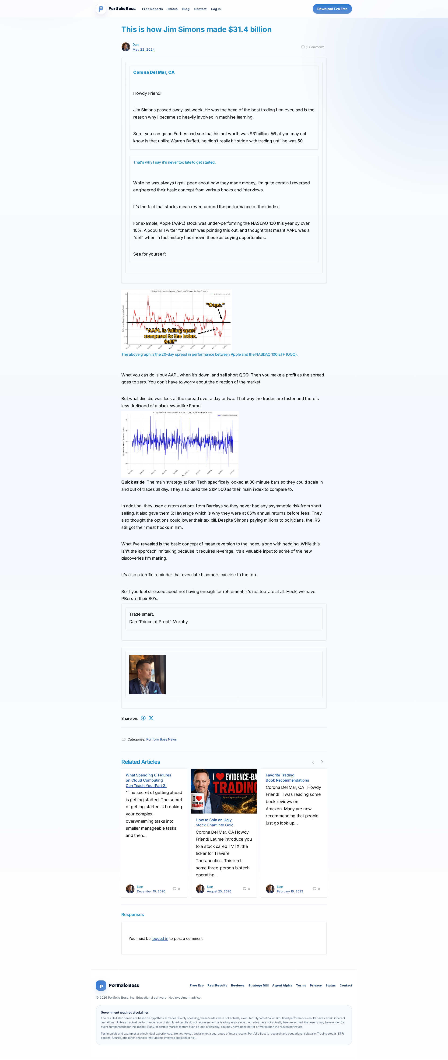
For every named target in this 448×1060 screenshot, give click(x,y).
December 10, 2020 (151, 891)
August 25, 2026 (219, 891)
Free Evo (197, 985)
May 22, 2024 (144, 49)
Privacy (316, 985)
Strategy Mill (258, 985)
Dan (136, 44)
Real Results (217, 985)
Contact (200, 9)
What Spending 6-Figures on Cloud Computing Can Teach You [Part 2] (148, 780)
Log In (216, 9)
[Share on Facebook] (143, 718)
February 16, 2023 (290, 891)
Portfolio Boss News (161, 739)
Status (173, 9)
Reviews (238, 985)
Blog (185, 9)
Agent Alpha (282, 985)
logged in (160, 938)
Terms (301, 985)
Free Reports (152, 9)
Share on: (129, 718)
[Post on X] (151, 718)
